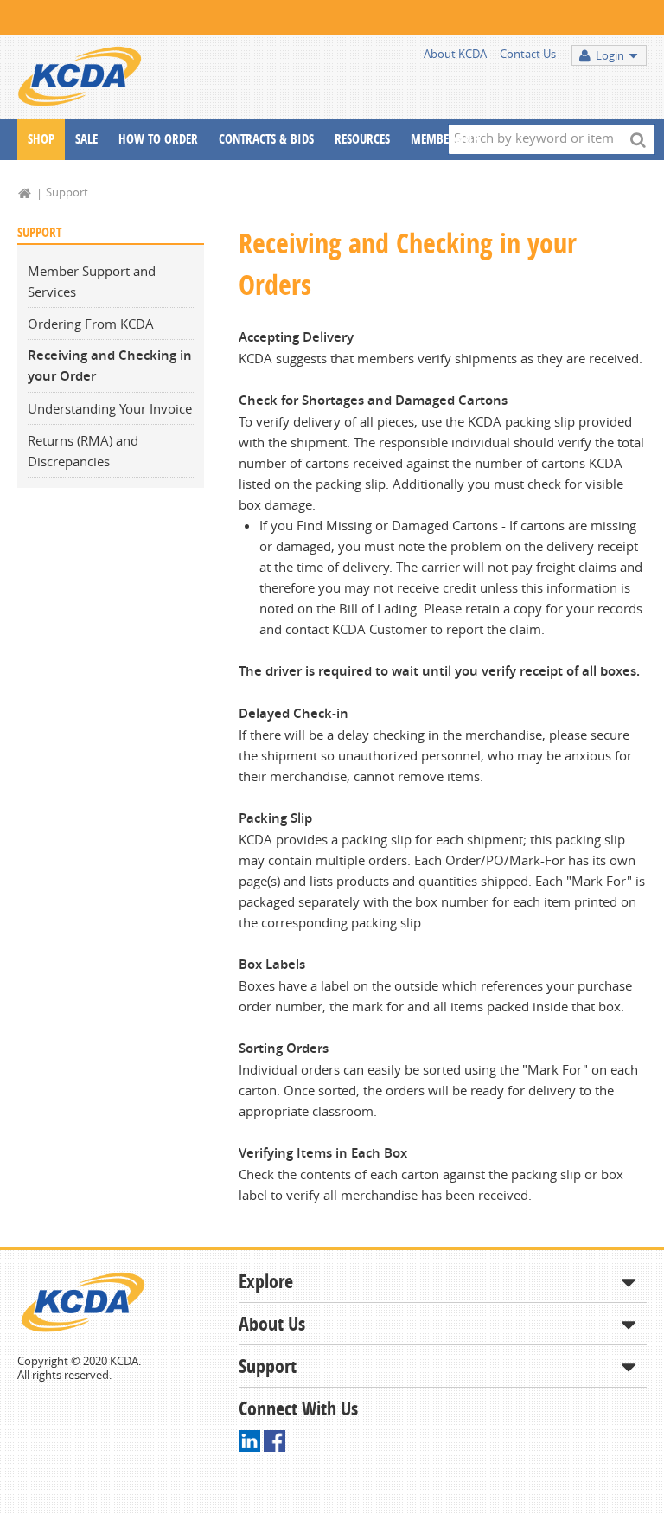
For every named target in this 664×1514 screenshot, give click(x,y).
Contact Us (528, 53)
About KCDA (455, 53)
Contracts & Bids (266, 139)
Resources (362, 139)
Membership (445, 139)
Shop (41, 139)
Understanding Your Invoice (110, 408)
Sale (86, 139)
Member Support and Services (92, 281)
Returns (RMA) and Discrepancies (83, 451)
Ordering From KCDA (91, 323)
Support (67, 192)
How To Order (158, 139)
